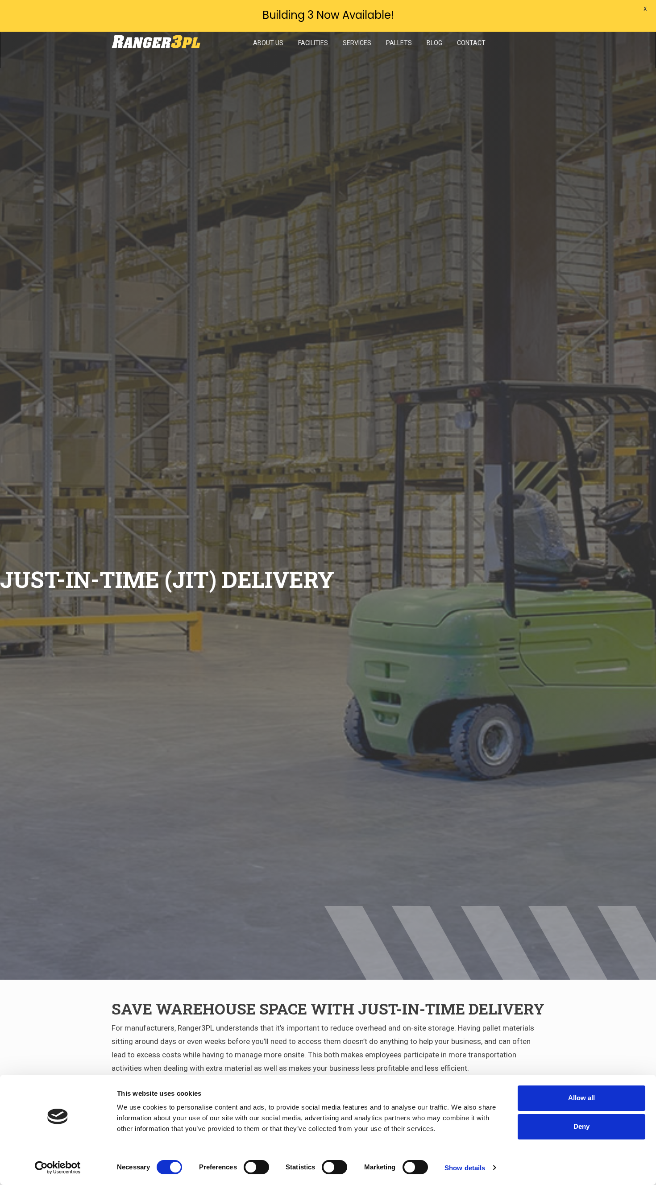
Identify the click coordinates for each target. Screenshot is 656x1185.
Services (357, 42)
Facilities (313, 42)
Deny (581, 1126)
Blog (434, 42)
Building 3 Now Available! (328, 15)
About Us (268, 42)
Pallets (399, 42)
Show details (464, 1168)
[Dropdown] (268, 61)
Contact (471, 42)
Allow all (581, 1098)
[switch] (256, 1167)
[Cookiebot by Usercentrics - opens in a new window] (58, 1167)
